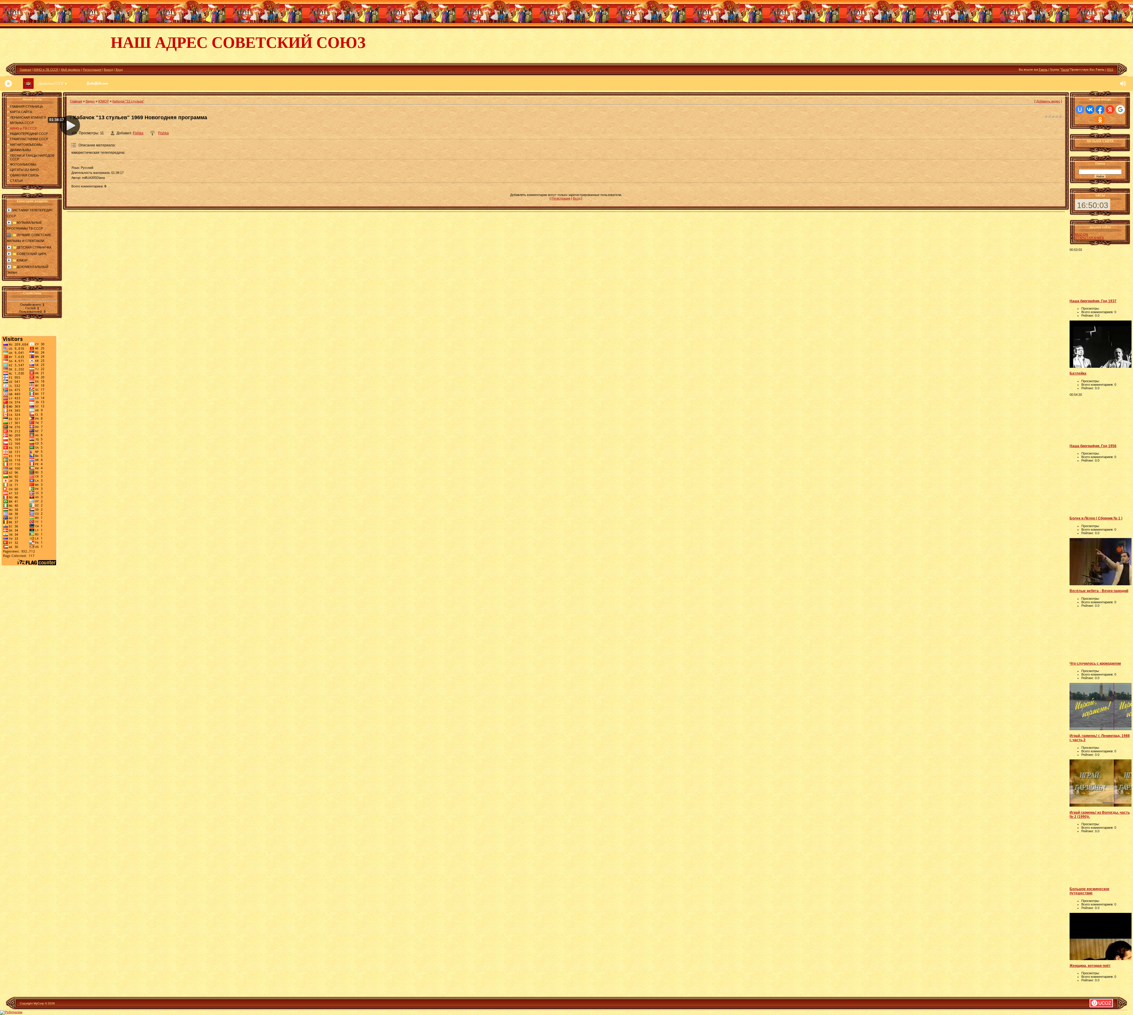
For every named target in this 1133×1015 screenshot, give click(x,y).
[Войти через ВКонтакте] (1089, 109)
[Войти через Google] (1120, 109)
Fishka (138, 133)
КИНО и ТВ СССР (46, 69)
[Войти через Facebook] (1100, 109)
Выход (108, 69)
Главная (25, 69)
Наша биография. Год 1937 (1093, 301)
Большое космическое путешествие (1089, 891)
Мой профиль (70, 69)
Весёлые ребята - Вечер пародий (1099, 591)
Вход (119, 69)
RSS (1110, 69)
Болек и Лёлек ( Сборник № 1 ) (1096, 518)
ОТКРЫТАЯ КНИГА (1089, 238)
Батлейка (1078, 373)
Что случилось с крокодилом (1095, 663)
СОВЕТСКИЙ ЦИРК (31, 254)
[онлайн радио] (97, 85)
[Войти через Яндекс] (1110, 109)
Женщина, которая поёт (1090, 966)
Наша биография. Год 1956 (1093, 446)
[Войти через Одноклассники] (1100, 119)
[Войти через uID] (1079, 109)
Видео (90, 101)
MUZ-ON (1081, 234)
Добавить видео (1048, 101)
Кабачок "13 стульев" (128, 101)
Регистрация (92, 69)
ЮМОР (22, 260)
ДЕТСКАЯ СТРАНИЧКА (34, 247)
